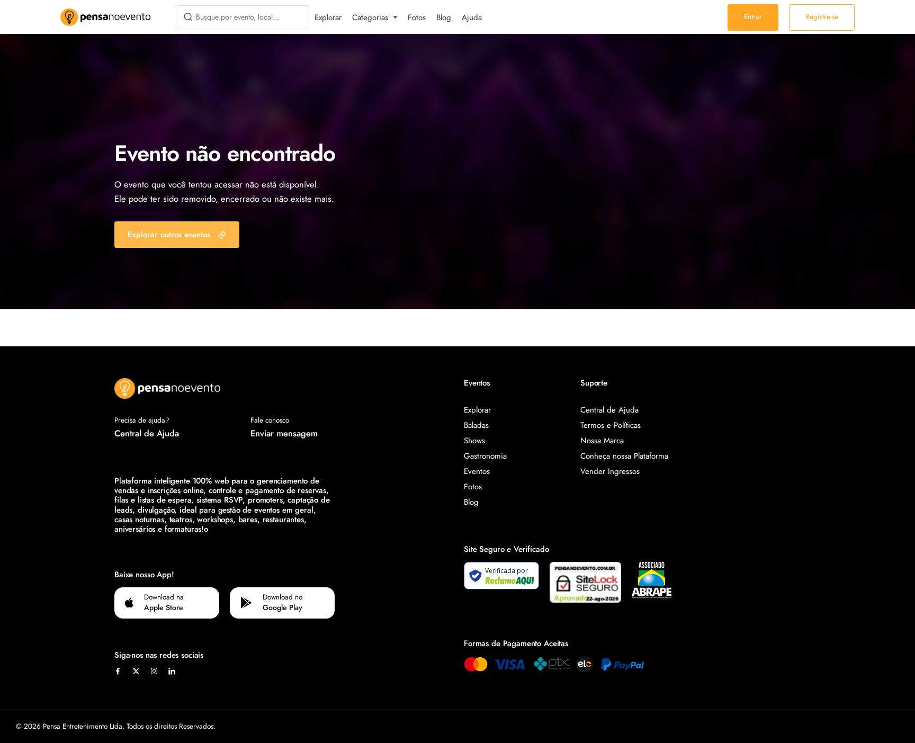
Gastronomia (485, 456)
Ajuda (472, 17)
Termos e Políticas (610, 425)
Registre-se (821, 17)
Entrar (753, 17)
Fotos (417, 17)
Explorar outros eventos (169, 234)
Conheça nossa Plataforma (624, 456)
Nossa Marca (602, 440)
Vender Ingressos (610, 471)
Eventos (477, 471)
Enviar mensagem (284, 433)
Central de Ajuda (146, 433)
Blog (443, 17)
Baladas (476, 425)
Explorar (328, 17)
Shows (474, 440)
